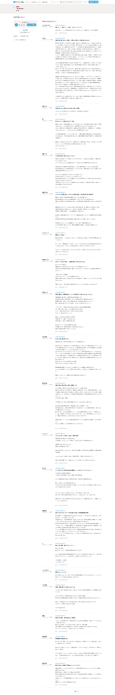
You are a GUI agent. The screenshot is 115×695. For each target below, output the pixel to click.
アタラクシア (45, 233)
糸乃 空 (44, 468)
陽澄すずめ (45, 192)
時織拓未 (44, 510)
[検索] (60, 2)
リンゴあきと (45, 570)
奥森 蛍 (44, 154)
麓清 (43, 615)
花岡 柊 (44, 106)
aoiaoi (44, 38)
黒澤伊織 (44, 636)
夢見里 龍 (44, 383)
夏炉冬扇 (44, 663)
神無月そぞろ (45, 259)
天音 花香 (44, 336)
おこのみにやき (46, 25)
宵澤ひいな (45, 292)
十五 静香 (44, 585)
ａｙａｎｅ (45, 433)
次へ (75, 691)
